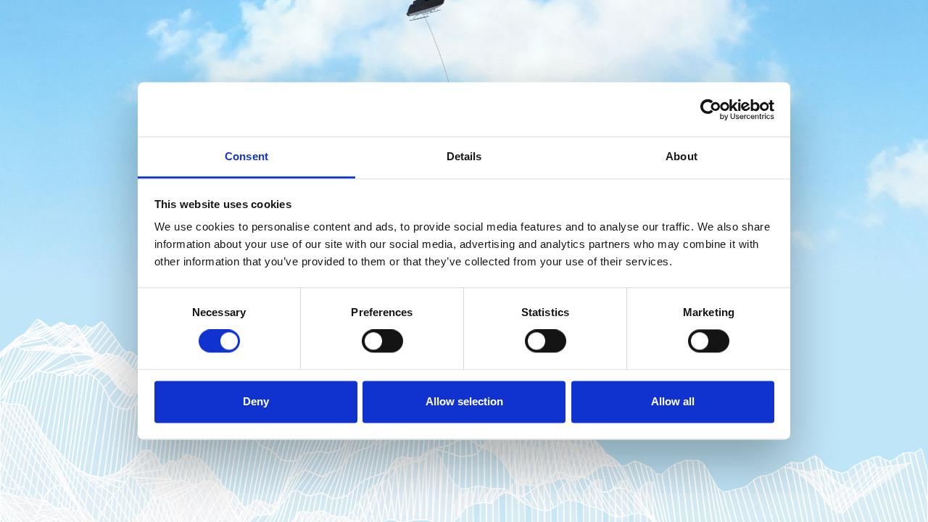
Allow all (673, 401)
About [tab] (681, 156)
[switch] (382, 341)
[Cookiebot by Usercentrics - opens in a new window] (710, 109)
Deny (256, 401)
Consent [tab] (246, 156)
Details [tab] (464, 156)
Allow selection (464, 401)
